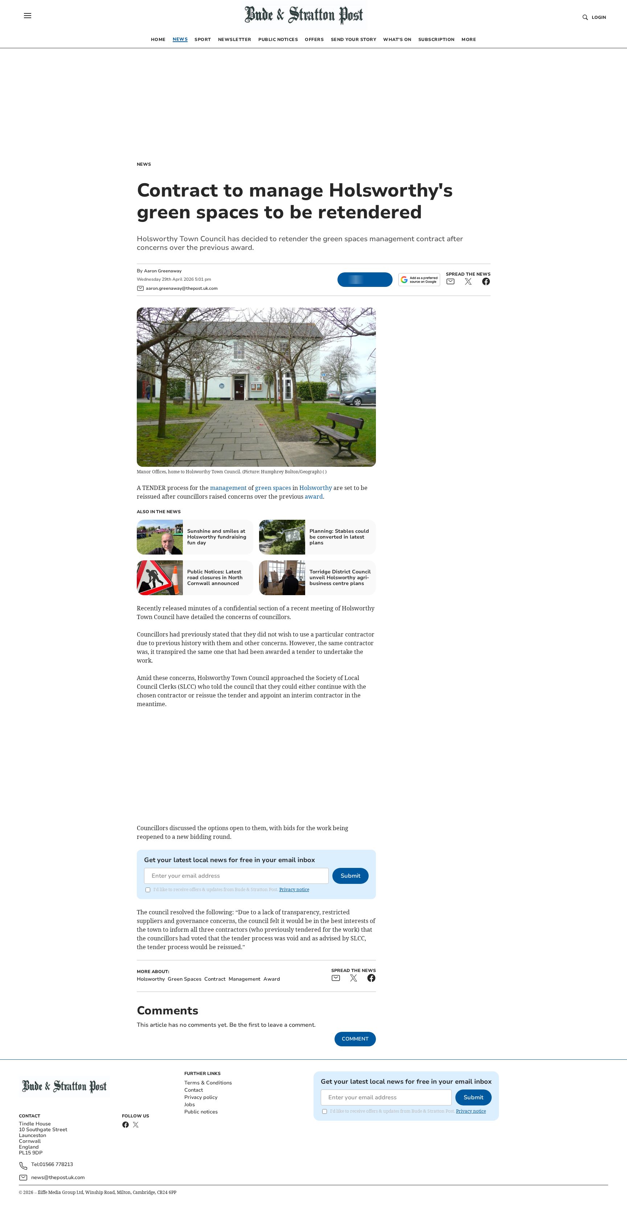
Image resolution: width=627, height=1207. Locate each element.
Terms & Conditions (208, 1082)
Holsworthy (315, 487)
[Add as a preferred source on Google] (419, 279)
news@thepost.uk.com (58, 1177)
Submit (350, 876)
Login (599, 17)
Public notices (201, 1111)
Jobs (189, 1104)
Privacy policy (200, 1097)
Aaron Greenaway (162, 271)
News (144, 164)
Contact (193, 1090)
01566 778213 (56, 1165)
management (228, 487)
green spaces (273, 487)
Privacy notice (294, 889)
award (314, 496)
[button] (27, 15)
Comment (355, 1038)
